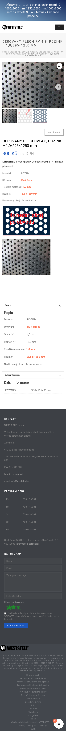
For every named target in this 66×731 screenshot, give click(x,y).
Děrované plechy (28, 52)
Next (58, 87)
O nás (33, 719)
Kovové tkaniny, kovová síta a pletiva (33, 682)
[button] (59, 66)
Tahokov (33, 709)
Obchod (13, 52)
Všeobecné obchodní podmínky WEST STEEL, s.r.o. (33, 722)
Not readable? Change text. (14, 602)
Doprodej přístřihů (49, 52)
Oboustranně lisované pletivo (33, 688)
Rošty (33, 705)
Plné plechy (33, 712)
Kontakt (19, 474)
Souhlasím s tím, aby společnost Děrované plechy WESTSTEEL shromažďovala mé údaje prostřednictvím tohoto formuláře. (31, 616)
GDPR (33, 729)
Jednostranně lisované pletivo (33, 678)
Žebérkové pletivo (33, 702)
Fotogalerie (33, 715)
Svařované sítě (33, 699)
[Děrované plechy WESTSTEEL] (14, 648)
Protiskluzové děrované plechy (33, 692)
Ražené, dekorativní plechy (33, 695)
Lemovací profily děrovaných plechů (33, 685)
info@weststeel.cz (20, 481)
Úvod (5, 52)
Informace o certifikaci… (28, 544)
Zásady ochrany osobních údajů (33, 725)
